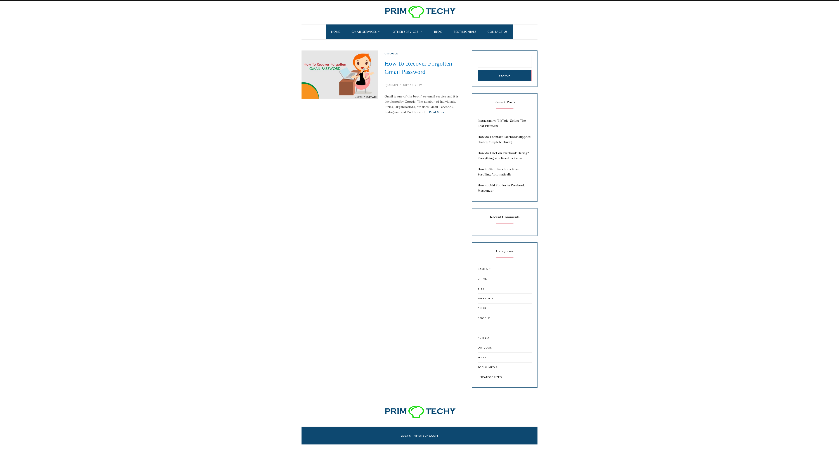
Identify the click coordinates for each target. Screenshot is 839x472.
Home (336, 31)
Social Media (488, 367)
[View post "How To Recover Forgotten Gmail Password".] (340, 74)
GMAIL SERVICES (364, 31)
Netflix (483, 337)
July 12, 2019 (412, 85)
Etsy (481, 288)
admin (391, 85)
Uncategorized (490, 377)
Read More (437, 112)
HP (480, 328)
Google (391, 53)
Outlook (485, 347)
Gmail (482, 308)
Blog (438, 31)
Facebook (486, 298)
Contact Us (497, 31)
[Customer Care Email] (419, 11)
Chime (482, 278)
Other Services (405, 31)
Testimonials (465, 31)
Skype (482, 357)
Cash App (484, 269)
